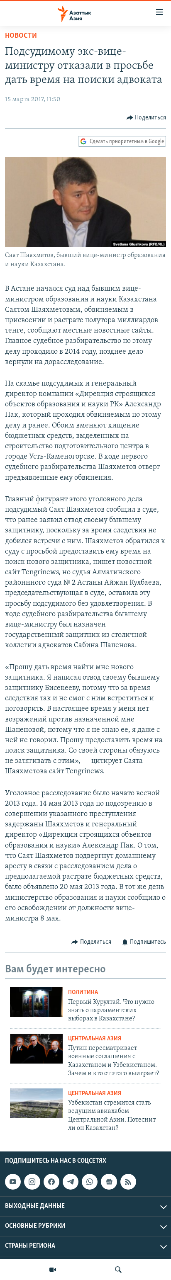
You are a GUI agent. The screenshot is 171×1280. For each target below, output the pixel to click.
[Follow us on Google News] (109, 1182)
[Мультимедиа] (52, 1269)
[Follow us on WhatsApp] (90, 1182)
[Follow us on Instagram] (32, 1182)
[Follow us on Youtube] (13, 1182)
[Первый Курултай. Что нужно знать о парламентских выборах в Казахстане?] (36, 1002)
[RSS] (128, 1182)
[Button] (146, 117)
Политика (83, 992)
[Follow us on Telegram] (70, 1182)
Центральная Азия (95, 1039)
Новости (21, 36)
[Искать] (118, 1269)
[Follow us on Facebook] (51, 1182)
